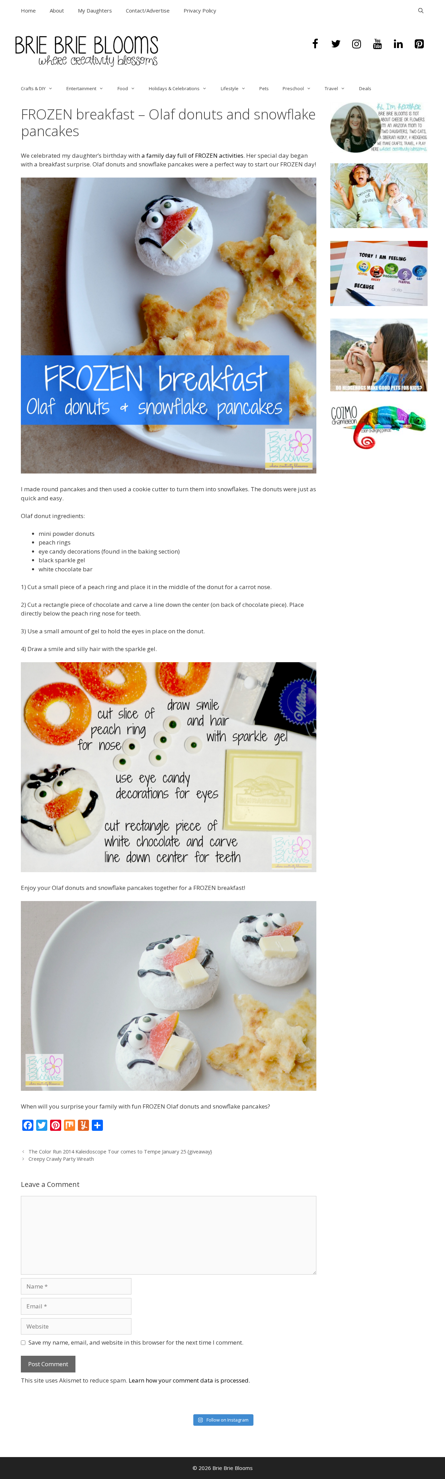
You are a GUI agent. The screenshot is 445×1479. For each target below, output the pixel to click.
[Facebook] (315, 44)
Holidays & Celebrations (174, 88)
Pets (264, 88)
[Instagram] (357, 44)
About (57, 10)
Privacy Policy (200, 10)
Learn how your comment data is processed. (189, 1380)
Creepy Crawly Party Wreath (61, 1159)
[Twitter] (336, 44)
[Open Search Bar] (421, 10)
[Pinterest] (419, 44)
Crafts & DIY (33, 88)
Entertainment (81, 88)
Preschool (293, 88)
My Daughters (95, 10)
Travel (331, 88)
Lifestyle (229, 88)
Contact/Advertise (148, 10)
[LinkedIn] (398, 44)
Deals (365, 88)
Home (28, 10)
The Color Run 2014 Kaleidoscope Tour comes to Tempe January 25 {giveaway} (120, 1151)
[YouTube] (378, 44)
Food (123, 88)
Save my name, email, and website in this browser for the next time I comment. (136, 1342)
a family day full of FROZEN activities (192, 155)
